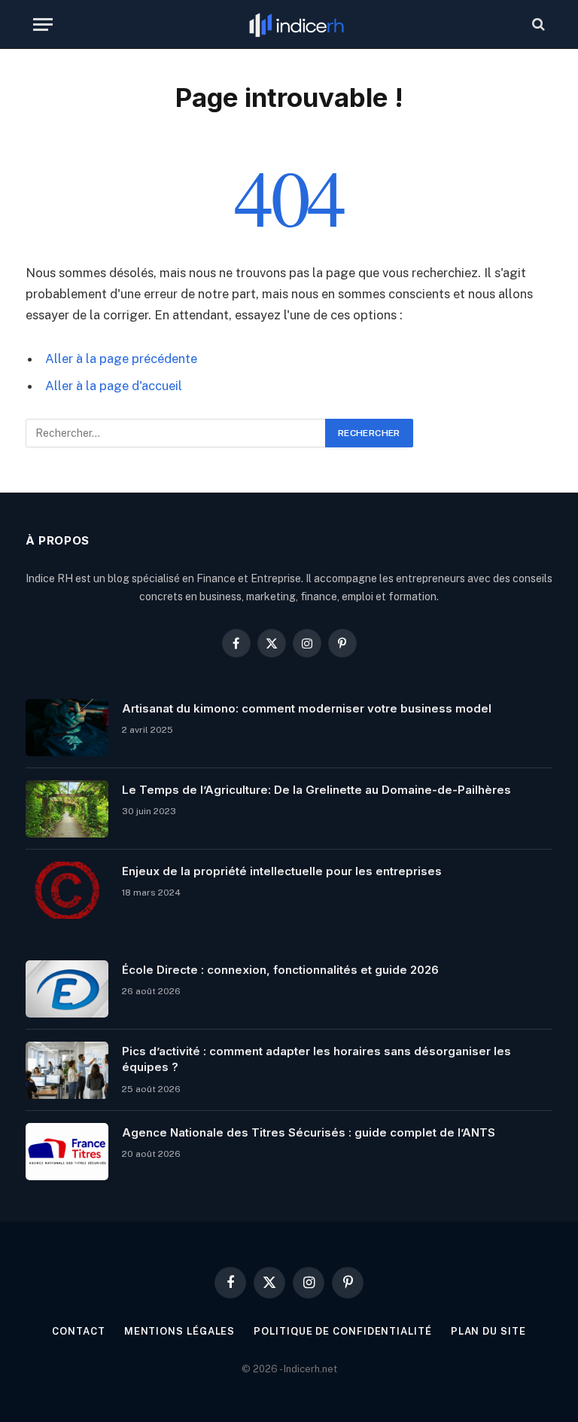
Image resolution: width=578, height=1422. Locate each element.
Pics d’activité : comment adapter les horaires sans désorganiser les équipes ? (316, 1059)
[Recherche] (537, 24)
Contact (78, 1331)
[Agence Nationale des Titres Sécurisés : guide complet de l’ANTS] (67, 1151)
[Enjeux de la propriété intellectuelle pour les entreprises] (67, 890)
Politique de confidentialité (342, 1331)
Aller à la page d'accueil (113, 385)
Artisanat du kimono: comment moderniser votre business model (306, 708)
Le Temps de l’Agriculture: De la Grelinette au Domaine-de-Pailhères (316, 790)
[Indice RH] (296, 24)
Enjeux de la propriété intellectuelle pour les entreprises (282, 871)
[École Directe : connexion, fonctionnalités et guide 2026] (67, 989)
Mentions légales (180, 1331)
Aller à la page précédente (121, 358)
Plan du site (488, 1331)
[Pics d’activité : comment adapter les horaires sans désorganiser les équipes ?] (67, 1070)
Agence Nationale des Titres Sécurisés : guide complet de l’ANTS (308, 1132)
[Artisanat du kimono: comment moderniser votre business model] (67, 727)
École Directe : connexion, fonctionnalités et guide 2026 (280, 970)
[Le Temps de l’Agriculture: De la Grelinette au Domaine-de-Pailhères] (67, 809)
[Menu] (43, 24)
